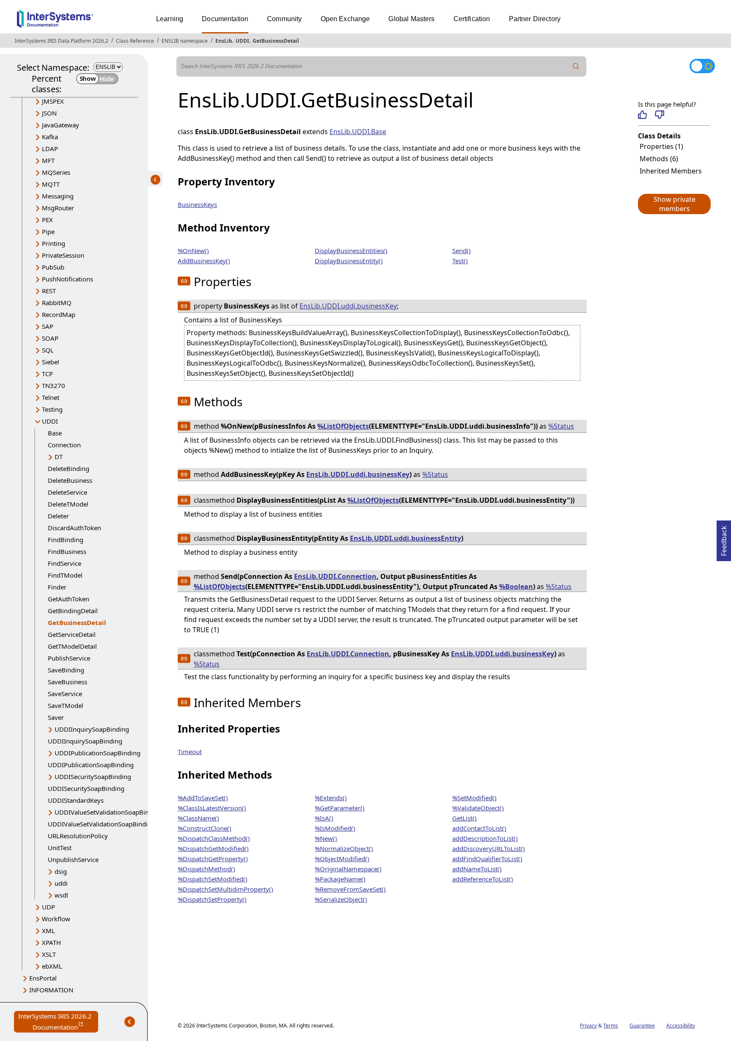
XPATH (51, 942)
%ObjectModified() (342, 858)
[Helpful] (642, 114)
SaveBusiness (67, 681)
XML (48, 930)
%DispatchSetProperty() (212, 899)
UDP (48, 907)
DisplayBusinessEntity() (349, 260)
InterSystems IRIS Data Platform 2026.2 (61, 40)
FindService (64, 563)
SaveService (65, 693)
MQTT (51, 184)
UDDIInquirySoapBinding (92, 729)
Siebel (50, 362)
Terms (610, 1025)
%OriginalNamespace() (348, 869)
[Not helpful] (659, 114)
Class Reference (135, 40)
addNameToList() (477, 869)
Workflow (56, 918)
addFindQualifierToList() (487, 858)
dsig (61, 871)
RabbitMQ (56, 302)
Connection (64, 445)
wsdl (61, 895)
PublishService (69, 658)
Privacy (588, 1025)
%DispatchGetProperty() (213, 858)
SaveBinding (66, 670)
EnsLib (223, 40)
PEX (47, 219)
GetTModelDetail (72, 646)
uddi (61, 883)
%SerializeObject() (341, 899)
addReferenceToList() (482, 879)
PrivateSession (63, 255)
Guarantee (642, 1025)
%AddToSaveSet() (203, 797)
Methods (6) (659, 158)
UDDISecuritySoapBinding (93, 776)
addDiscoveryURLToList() (488, 848)
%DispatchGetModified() (213, 848)
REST (49, 290)
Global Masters (411, 18)
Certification (471, 18)
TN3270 (53, 385)
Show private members (674, 204)
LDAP (50, 148)
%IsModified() (335, 828)
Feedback (723, 538)
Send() (461, 250)
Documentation (225, 18)
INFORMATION (51, 990)
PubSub (53, 267)
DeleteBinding (68, 468)
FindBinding (65, 539)
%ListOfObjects (343, 426)
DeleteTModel (68, 504)
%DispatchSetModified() (212, 879)
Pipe (48, 231)
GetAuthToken (68, 599)
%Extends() (331, 797)
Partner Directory (535, 18)
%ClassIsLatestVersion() (212, 808)
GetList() (464, 818)
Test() (460, 260)
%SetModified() (474, 797)
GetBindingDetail (73, 610)
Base (55, 433)
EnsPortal (43, 978)
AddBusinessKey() (204, 260)
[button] (674, 204)
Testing (52, 409)
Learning (169, 18)
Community (284, 18)
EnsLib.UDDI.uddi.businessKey (348, 306)
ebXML (52, 966)
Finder (57, 587)
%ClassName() (198, 818)
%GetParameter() (340, 808)
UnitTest (59, 847)
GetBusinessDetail (276, 40)
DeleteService (67, 492)
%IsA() (324, 818)
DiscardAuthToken (74, 527)
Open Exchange (345, 18)
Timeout (190, 751)
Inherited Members (671, 171)
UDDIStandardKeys (76, 800)
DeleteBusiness (70, 480)
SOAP (50, 338)
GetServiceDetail (72, 634)
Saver (56, 717)
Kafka (50, 136)
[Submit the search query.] (576, 66)
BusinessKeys (197, 204)
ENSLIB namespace (185, 40)
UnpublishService (73, 859)
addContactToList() (479, 828)
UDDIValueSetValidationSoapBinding (108, 812)
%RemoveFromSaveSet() (350, 889)
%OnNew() (193, 250)
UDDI (242, 40)
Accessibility (680, 1025)
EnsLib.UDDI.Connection (335, 576)
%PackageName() (340, 879)
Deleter (58, 516)
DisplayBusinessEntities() (351, 250)
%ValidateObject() (478, 808)
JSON (49, 113)
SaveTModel (65, 705)
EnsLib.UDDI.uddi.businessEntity (405, 538)
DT (59, 456)
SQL (48, 350)
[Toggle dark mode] (702, 66)
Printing (53, 243)
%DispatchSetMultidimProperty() (225, 889)
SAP (47, 326)
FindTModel (65, 575)
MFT (48, 160)
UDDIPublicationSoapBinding (97, 753)
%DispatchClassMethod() (214, 838)
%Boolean (516, 586)
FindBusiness (67, 551)
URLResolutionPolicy (78, 836)
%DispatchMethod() (206, 869)
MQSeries (56, 172)
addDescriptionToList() (485, 838)
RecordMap (58, 314)
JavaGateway (60, 125)
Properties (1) (661, 146)
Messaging (58, 196)
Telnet (50, 397)
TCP (47, 373)
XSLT (49, 954)
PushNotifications (67, 279)
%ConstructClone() (204, 828)
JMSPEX (53, 101)
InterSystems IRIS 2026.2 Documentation (58, 1022)
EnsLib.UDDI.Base (358, 131)
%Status (561, 426)
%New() (326, 838)
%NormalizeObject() (344, 848)
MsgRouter (58, 208)
